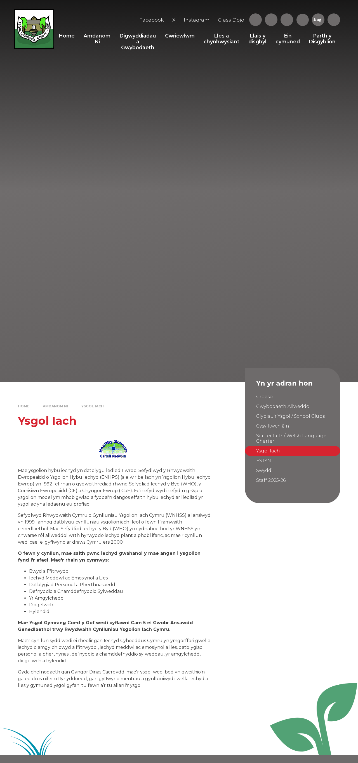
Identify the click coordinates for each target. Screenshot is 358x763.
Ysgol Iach (92, 406)
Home (23, 406)
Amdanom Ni (55, 406)
